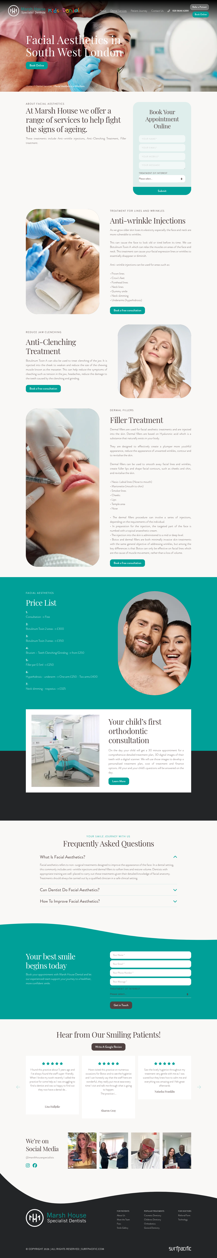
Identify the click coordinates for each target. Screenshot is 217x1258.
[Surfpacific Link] (180, 1249)
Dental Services (44, 86)
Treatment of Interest (153, 173)
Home (29, 86)
